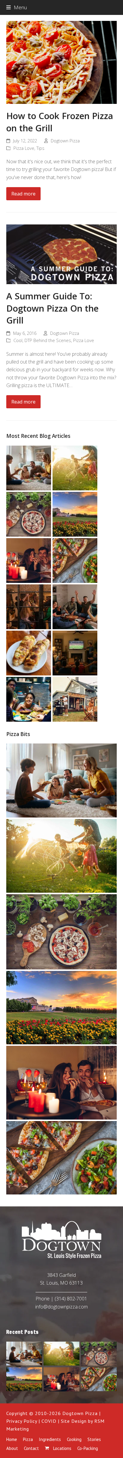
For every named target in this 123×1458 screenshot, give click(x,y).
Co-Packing (87, 1448)
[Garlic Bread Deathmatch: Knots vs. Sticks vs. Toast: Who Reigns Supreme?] (28, 652)
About (12, 1448)
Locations (61, 1448)
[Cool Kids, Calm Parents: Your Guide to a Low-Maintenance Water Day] (75, 467)
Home (11, 1439)
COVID (48, 1421)
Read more (23, 193)
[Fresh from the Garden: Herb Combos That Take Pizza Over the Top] (28, 513)
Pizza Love (23, 148)
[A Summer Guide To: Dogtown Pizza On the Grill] (61, 253)
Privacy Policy (21, 1421)
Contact (31, 1448)
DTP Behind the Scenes (47, 340)
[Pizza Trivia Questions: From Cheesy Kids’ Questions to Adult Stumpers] (75, 606)
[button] (16, 7)
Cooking (74, 1439)
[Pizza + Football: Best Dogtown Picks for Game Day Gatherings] (75, 652)
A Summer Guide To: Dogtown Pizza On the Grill (52, 308)
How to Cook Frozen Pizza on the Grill (59, 122)
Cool (17, 340)
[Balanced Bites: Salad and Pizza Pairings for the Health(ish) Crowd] (75, 560)
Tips (40, 148)
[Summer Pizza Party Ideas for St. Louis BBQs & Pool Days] (75, 698)
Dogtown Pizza (65, 141)
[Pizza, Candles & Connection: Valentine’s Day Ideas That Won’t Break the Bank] (28, 560)
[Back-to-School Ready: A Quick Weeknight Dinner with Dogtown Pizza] (28, 698)
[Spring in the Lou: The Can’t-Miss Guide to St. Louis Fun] (75, 513)
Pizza (28, 1439)
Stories (94, 1439)
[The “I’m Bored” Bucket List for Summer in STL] (28, 467)
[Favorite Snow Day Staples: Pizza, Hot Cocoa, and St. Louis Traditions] (28, 606)
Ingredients (50, 1439)
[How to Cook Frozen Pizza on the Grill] (61, 61)
